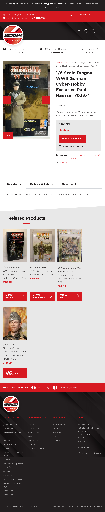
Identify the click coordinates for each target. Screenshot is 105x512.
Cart (54, 436)
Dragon (65, 162)
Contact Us (33, 440)
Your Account (58, 425)
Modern (6, 460)
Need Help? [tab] (69, 184)
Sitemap (31, 444)
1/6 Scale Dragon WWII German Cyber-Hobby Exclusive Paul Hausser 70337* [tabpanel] (48, 194)
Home (59, 62)
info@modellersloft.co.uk (89, 453)
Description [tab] (14, 184)
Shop (66, 62)
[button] (79, 31)
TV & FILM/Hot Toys (12, 479)
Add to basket (72, 138)
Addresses (57, 432)
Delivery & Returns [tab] (41, 184)
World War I (8, 491)
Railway (6, 471)
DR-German (76, 155)
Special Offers (34, 428)
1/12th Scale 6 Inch (11, 425)
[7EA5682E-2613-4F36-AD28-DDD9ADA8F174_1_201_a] (26, 100)
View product (11, 296)
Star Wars (7, 475)
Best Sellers (33, 432)
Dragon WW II (9, 444)
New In (31, 425)
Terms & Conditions (37, 448)
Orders (55, 428)
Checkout (57, 440)
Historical (7, 448)
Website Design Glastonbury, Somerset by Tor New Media (77, 506)
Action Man (8, 429)
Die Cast (7, 440)
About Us (32, 436)
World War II (8, 495)
